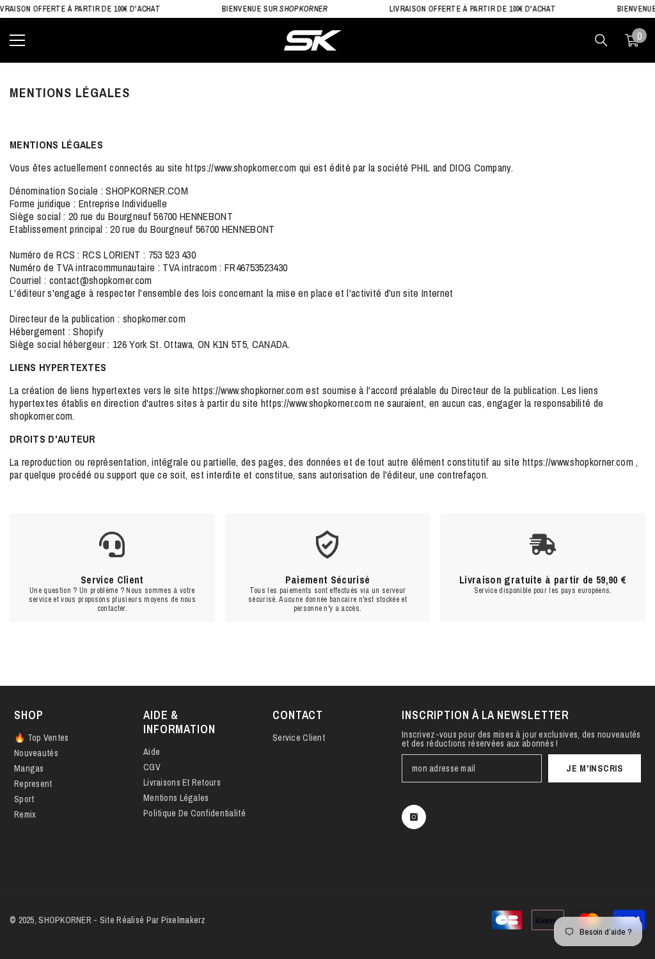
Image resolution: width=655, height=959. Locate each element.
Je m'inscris (594, 768)
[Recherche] (601, 40)
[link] (112, 567)
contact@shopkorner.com (100, 280)
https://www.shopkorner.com (242, 168)
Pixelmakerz (183, 920)
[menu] (17, 40)
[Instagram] (414, 817)
